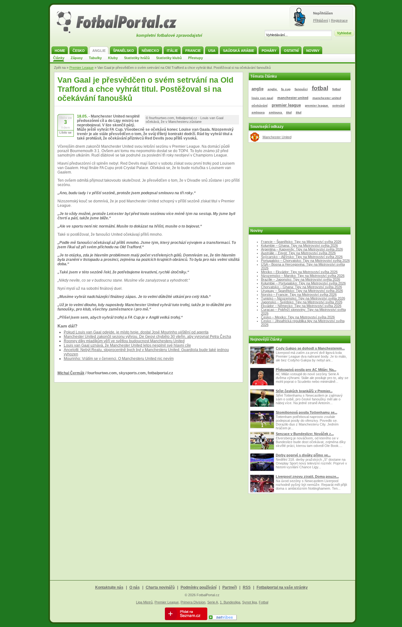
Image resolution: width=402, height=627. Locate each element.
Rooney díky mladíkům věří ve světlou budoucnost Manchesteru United (124, 341)
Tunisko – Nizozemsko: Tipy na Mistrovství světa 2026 (303, 298)
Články (58, 58)
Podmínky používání (198, 587)
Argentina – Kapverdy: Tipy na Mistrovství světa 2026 (302, 249)
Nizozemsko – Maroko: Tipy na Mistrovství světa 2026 (303, 276)
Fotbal (263, 602)
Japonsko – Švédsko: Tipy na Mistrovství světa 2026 (301, 302)
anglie (257, 88)
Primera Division (193, 602)
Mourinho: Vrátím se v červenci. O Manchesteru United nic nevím (119, 358)
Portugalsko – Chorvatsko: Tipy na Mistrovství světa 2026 (305, 260)
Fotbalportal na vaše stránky (282, 587)
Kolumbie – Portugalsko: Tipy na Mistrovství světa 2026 (303, 283)
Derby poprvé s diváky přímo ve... (303, 455)
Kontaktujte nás (109, 587)
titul (289, 112)
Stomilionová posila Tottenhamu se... (306, 412)
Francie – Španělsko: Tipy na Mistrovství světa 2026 (301, 242)
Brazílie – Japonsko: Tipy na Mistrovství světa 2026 (300, 279)
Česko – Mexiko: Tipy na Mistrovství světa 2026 (298, 317)
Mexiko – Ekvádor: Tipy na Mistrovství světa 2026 (299, 272)
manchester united (292, 98)
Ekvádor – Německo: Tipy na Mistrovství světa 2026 (301, 306)
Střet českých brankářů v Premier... (304, 391)
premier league (286, 105)
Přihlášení (320, 20)
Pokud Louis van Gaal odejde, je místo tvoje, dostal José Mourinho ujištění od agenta (136, 332)
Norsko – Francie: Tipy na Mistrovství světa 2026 (299, 294)
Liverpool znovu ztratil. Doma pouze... (307, 476)
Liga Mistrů (144, 602)
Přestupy (195, 58)
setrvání (338, 105)
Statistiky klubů (169, 58)
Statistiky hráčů (137, 58)
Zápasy (77, 58)
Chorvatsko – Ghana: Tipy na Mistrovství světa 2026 (301, 287)
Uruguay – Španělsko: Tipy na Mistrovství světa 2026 (302, 291)
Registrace (339, 20)
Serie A (212, 602)
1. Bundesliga (230, 602)
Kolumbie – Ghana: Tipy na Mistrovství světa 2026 (299, 245)
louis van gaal (262, 98)
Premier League (81, 67)
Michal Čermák (70, 373)
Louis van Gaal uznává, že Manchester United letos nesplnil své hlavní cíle (127, 345)
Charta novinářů (160, 587)
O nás (134, 587)
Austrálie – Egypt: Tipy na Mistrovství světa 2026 (298, 253)
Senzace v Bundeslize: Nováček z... (305, 434)
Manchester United (277, 137)
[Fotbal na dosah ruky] (122, 32)
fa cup (286, 89)
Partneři (229, 587)
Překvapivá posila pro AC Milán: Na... (306, 369)
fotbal (320, 88)
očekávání (260, 105)
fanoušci (301, 89)
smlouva (258, 112)
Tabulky (95, 58)
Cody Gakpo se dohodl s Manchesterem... (310, 348)
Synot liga (249, 602)
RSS (247, 587)
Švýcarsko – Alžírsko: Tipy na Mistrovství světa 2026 (302, 257)
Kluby (113, 58)
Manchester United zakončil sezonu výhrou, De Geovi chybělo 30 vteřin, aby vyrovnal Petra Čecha (147, 336)
